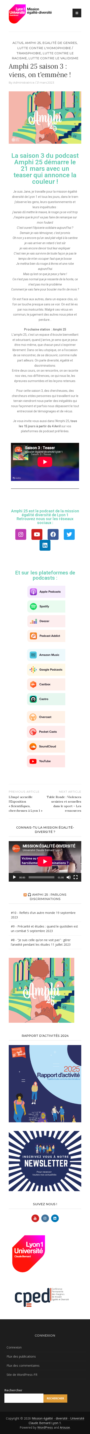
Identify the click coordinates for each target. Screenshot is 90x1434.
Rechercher (13, 1390)
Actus (17, 43)
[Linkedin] (45, 545)
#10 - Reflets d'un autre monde (33, 913)
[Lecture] (14, 877)
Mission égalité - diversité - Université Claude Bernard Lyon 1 (56, 1420)
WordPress (45, 1427)
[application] (45, 861)
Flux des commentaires (23, 1365)
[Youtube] (36, 534)
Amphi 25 (33, 43)
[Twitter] (69, 534)
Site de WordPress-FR (22, 1375)
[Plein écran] (75, 877)
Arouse (65, 1427)
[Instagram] (20, 534)
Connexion (14, 1347)
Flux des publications (21, 1356)
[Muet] (68, 877)
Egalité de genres (59, 43)
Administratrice (24, 82)
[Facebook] (53, 534)
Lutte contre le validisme (53, 58)
